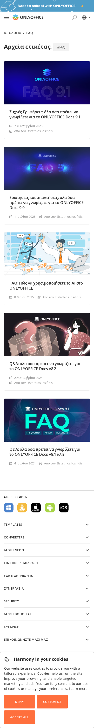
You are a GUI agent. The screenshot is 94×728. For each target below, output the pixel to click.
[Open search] (74, 17)
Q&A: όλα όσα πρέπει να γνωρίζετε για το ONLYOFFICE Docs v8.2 (44, 366)
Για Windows (8, 507)
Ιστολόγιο (12, 33)
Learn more (78, 688)
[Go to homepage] (28, 17)
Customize (52, 702)
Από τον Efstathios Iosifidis (33, 131)
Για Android (50, 507)
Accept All (19, 717)
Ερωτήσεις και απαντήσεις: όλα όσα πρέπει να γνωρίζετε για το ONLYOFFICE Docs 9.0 (46, 202)
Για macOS (36, 507)
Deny (19, 702)
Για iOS (64, 507)
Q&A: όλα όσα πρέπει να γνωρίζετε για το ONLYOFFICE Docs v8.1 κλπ (44, 452)
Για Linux (22, 507)
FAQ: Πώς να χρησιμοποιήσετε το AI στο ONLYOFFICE (46, 286)
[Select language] (85, 17)
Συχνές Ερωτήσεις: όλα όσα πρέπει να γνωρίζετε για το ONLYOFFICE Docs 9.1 (45, 114)
